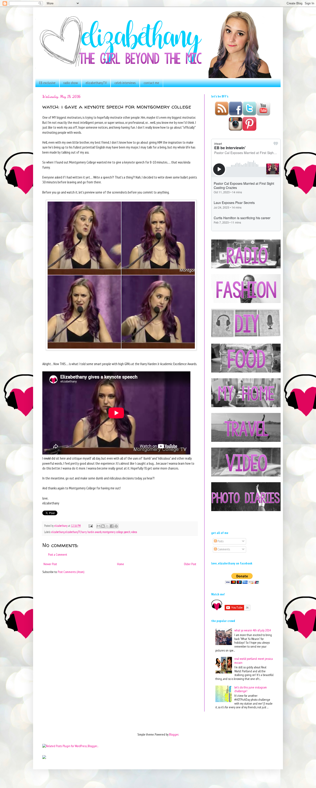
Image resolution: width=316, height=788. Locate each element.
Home (120, 564)
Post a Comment (57, 554)
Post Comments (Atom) (71, 572)
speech (127, 532)
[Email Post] (90, 525)
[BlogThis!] (103, 526)
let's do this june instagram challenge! (250, 689)
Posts (220, 541)
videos (134, 532)
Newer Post (50, 564)
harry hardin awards (91, 532)
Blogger (173, 734)
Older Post (190, 564)
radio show (70, 82)
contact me (151, 82)
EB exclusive (47, 82)
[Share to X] (107, 526)
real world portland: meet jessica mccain (253, 661)
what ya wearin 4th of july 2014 (252, 630)
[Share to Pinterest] (116, 526)
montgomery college (112, 532)
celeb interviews (125, 82)
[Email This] (98, 526)
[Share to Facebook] (111, 526)
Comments (223, 549)
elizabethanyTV (96, 82)
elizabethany (57, 532)
